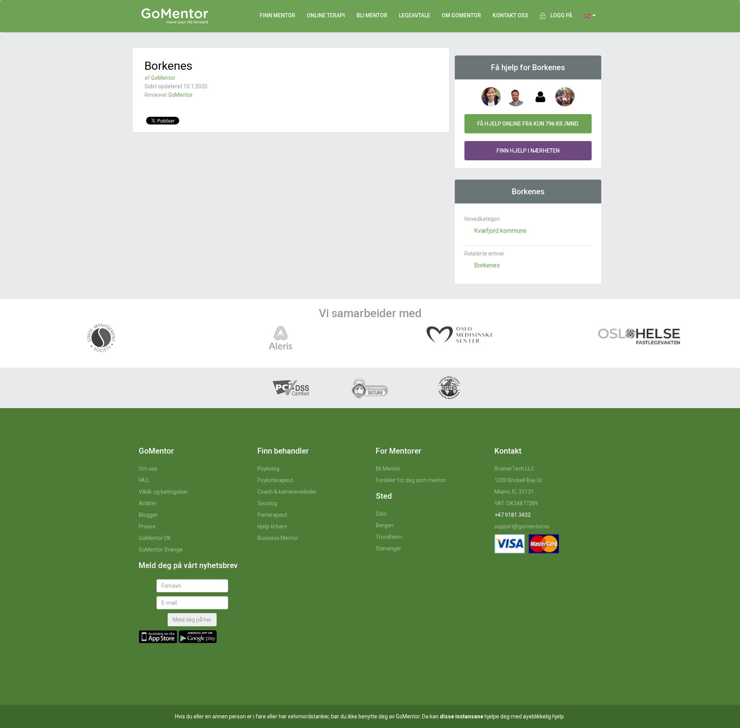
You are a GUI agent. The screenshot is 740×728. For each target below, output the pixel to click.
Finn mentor (277, 15)
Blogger (148, 515)
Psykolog (268, 469)
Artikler (147, 503)
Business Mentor (277, 538)
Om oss (148, 469)
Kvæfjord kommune (500, 230)
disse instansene (461, 716)
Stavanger (388, 548)
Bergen (385, 525)
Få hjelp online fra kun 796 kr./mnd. (528, 124)
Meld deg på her (192, 620)
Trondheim (389, 537)
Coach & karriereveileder (287, 492)
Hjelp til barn (272, 526)
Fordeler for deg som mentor (411, 480)
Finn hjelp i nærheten (528, 151)
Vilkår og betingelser (163, 492)
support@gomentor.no (522, 526)
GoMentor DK (155, 538)
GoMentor (163, 78)
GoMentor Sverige (161, 549)
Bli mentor (372, 15)
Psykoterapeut (275, 480)
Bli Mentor (388, 469)
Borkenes (487, 265)
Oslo (381, 514)
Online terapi (326, 15)
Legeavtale (414, 15)
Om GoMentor (461, 15)
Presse (147, 526)
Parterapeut (272, 515)
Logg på (561, 15)
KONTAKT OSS (510, 15)
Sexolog (267, 503)
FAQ (144, 480)
